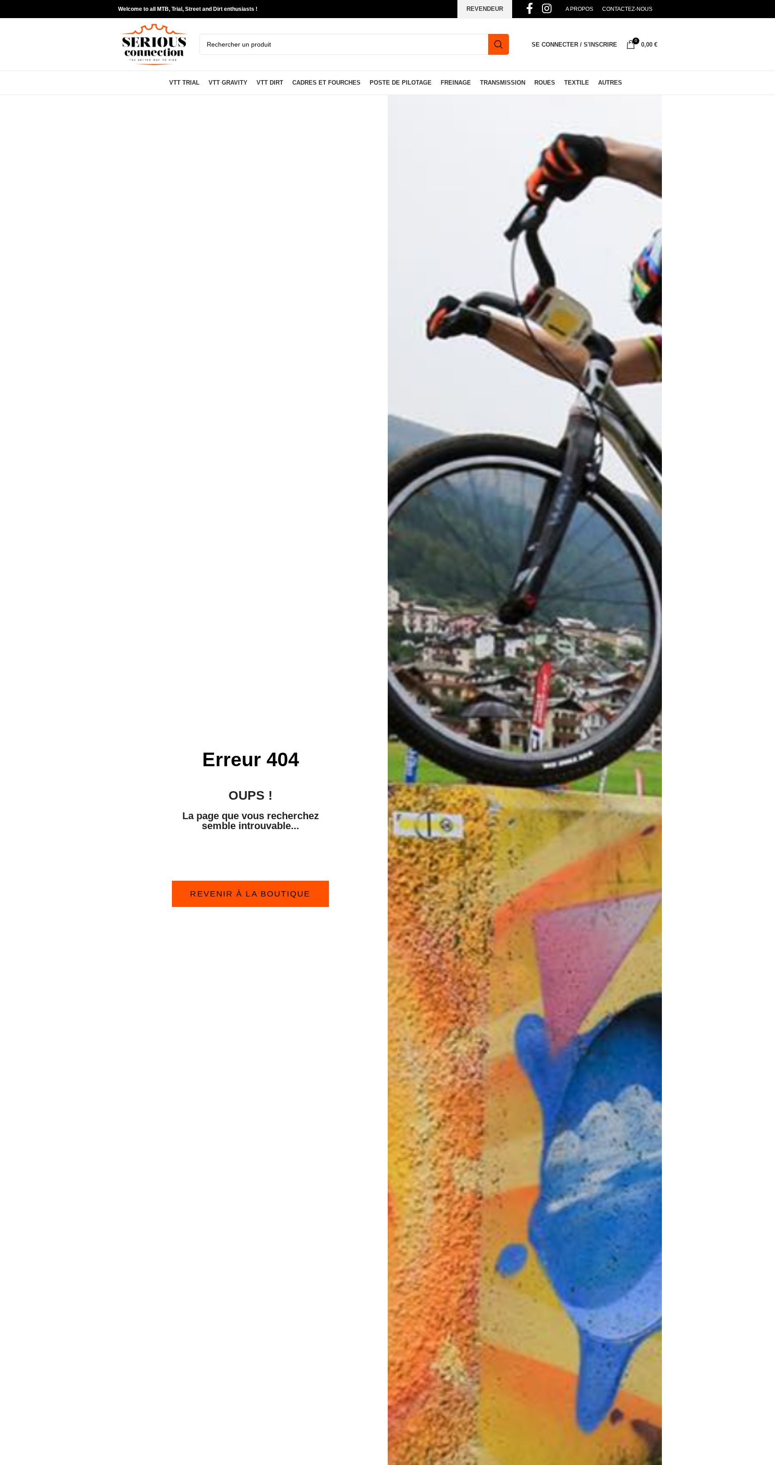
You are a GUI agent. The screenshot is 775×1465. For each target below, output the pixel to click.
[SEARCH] (498, 44)
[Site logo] (154, 44)
